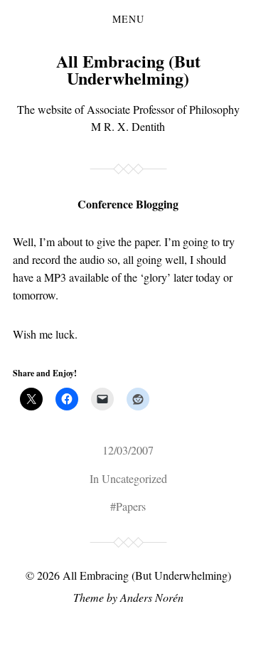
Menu (128, 19)
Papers (131, 506)
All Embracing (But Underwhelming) (128, 69)
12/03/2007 (128, 449)
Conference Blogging (128, 204)
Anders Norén (151, 597)
